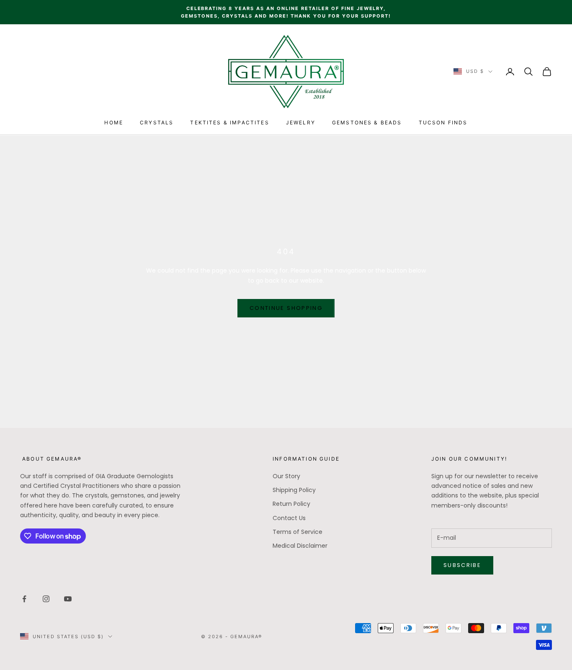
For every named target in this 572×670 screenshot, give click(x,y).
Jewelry (300, 122)
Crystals (156, 122)
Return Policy (291, 504)
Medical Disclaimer (300, 545)
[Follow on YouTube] (68, 599)
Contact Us (289, 518)
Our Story (286, 476)
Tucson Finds (443, 122)
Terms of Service (297, 532)
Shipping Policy (294, 490)
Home (113, 122)
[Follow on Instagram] (46, 599)
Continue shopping (286, 308)
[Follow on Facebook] (24, 599)
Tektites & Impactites (229, 122)
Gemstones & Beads (367, 122)
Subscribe (462, 565)
